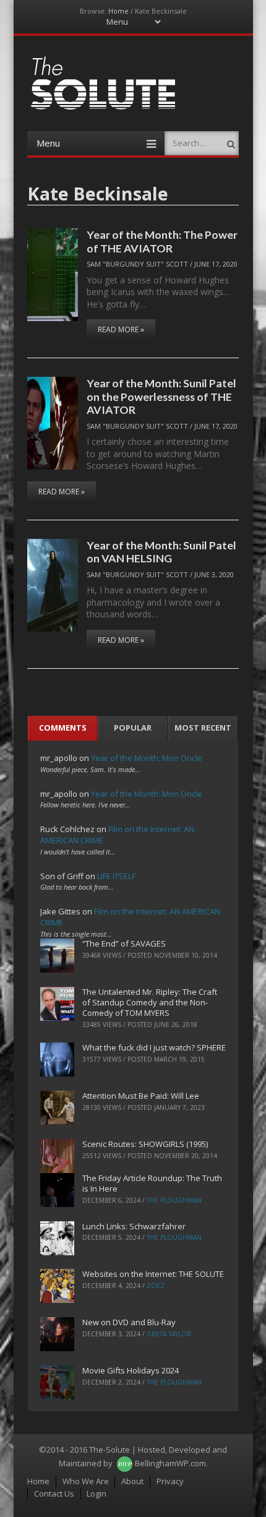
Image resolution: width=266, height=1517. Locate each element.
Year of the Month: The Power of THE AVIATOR (162, 241)
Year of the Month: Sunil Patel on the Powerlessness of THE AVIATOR (161, 396)
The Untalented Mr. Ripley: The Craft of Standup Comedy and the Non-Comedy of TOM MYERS (149, 1002)
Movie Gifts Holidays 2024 (130, 1370)
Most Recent (202, 727)
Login (96, 1493)
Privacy (170, 1481)
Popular (133, 727)
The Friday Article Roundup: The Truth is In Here (152, 1183)
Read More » (121, 329)
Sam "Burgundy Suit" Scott (137, 264)
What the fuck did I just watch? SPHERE (154, 1047)
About (132, 1481)
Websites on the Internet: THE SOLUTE (153, 1273)
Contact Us (54, 1493)
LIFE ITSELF (116, 876)
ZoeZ (156, 1285)
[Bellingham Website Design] (124, 1463)
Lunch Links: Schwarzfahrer (134, 1226)
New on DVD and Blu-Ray (129, 1322)
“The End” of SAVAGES (124, 943)
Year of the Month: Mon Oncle (146, 757)
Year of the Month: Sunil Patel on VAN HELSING (161, 551)
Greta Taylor (169, 1334)
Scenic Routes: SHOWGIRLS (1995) (145, 1144)
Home (118, 10)
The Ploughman (174, 1200)
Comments (63, 727)
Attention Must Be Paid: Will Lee (140, 1095)
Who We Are (85, 1481)
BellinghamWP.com (170, 1463)
